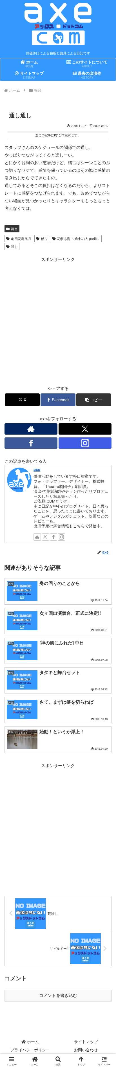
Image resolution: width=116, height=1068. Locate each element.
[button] (93, 399)
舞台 (14, 228)
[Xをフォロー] (85, 429)
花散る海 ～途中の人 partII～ (78, 238)
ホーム (32, 1041)
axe (37, 469)
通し (14, 246)
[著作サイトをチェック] (31, 429)
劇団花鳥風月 (21, 238)
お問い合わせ (86, 1049)
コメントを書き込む (58, 995)
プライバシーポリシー (30, 1049)
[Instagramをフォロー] (85, 443)
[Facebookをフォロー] (31, 443)
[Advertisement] (58, 321)
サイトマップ (86, 1041)
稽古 (44, 238)
